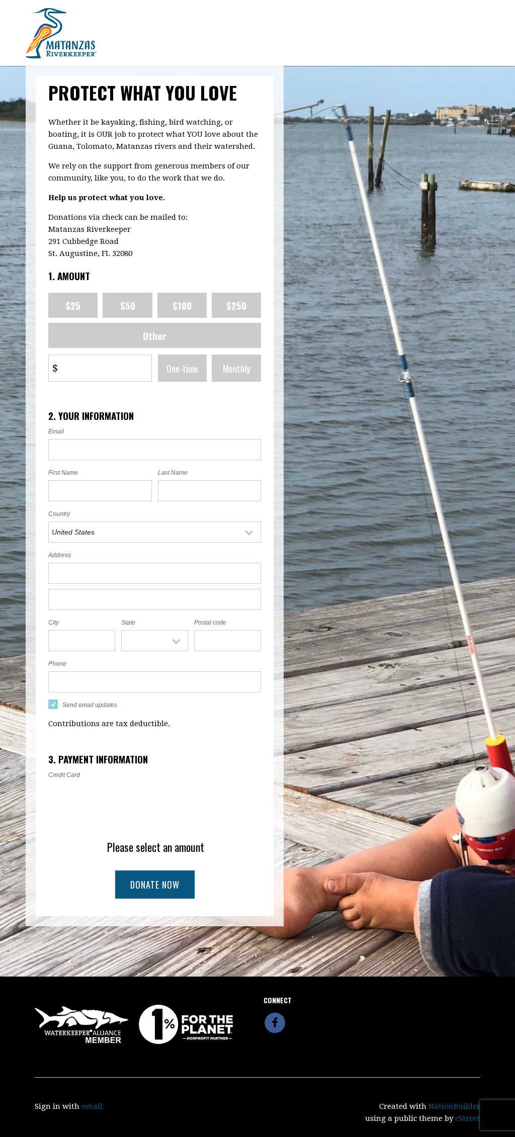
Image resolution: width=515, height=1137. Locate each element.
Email (56, 431)
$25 (72, 305)
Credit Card (64, 774)
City (53, 622)
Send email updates (89, 705)
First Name (63, 472)
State (128, 622)
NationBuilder (454, 1106)
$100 (182, 305)
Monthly (236, 368)
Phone (57, 663)
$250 (236, 305)
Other (154, 335)
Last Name (173, 472)
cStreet (467, 1118)
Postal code (210, 622)
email (92, 1106)
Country (59, 513)
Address (59, 555)
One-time (182, 368)
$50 (127, 305)
